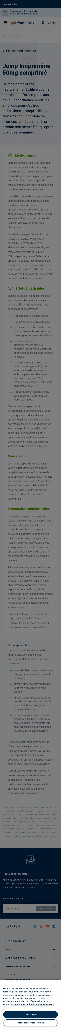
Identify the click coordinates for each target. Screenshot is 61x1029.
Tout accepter (31, 1014)
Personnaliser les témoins (30, 1023)
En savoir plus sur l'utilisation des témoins (32, 1004)
